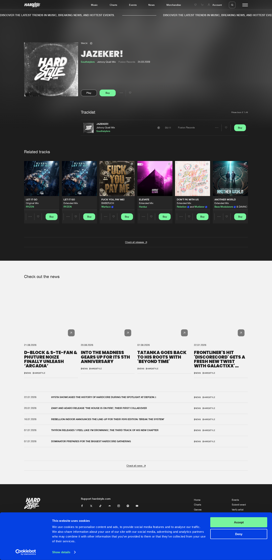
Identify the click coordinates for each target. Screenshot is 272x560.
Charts (113, 4)
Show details (61, 552)
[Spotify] (128, 506)
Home (197, 500)
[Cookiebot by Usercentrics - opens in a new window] (25, 552)
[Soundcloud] (109, 506)
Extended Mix (71, 203)
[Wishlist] (196, 4)
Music (94, 4)
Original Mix (32, 203)
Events (133, 4)
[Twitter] (91, 506)
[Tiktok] (100, 506)
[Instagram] (118, 506)
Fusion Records (126, 61)
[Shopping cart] (202, 4)
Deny (238, 534)
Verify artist (238, 509)
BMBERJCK (107, 203)
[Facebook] (82, 506)
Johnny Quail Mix (105, 127)
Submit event (239, 504)
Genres (198, 509)
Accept (239, 522)
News (151, 4)
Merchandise (173, 4)
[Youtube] (137, 506)
